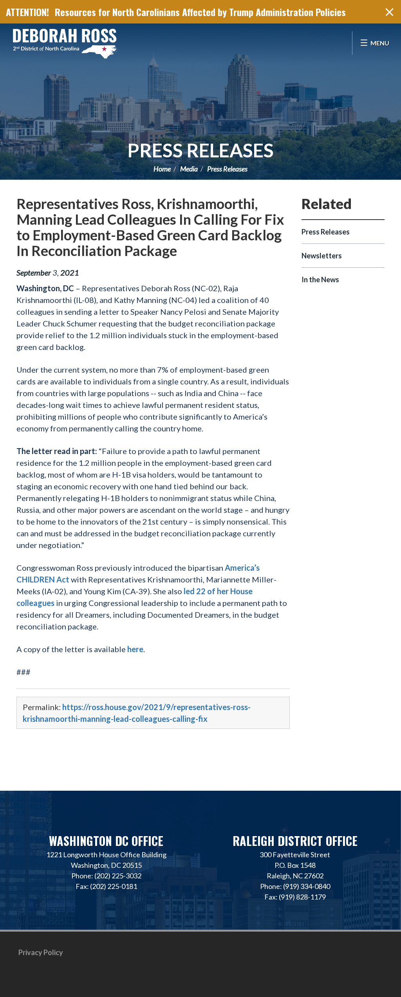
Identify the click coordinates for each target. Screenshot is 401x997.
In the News (320, 279)
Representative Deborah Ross (64, 43)
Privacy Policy (40, 952)
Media (189, 168)
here (135, 649)
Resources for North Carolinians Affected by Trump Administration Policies (200, 12)
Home (162, 168)
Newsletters (322, 255)
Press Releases (200, 150)
